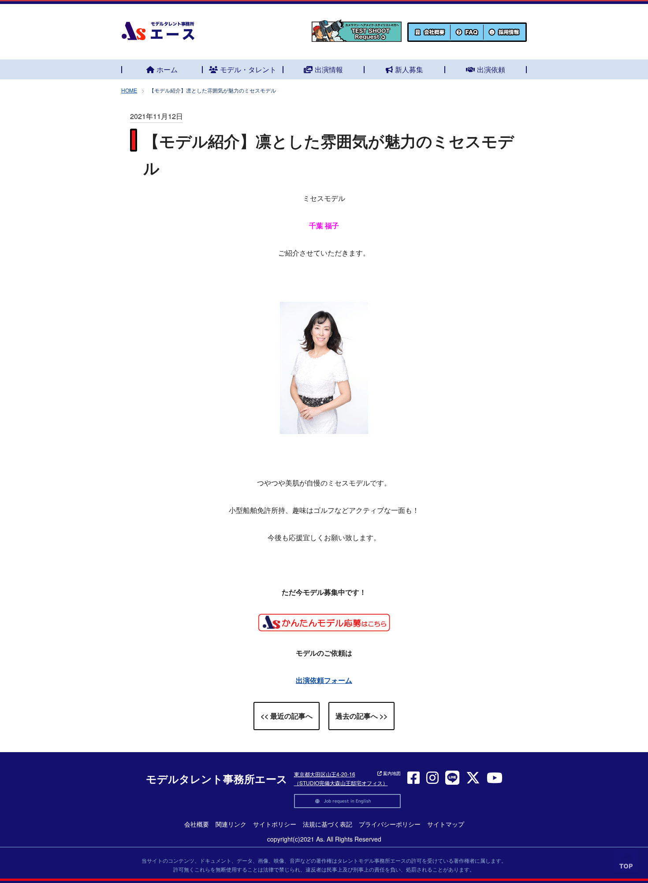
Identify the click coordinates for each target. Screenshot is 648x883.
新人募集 (409, 69)
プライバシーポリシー (390, 824)
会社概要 (196, 824)
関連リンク (231, 824)
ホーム (167, 69)
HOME (129, 90)
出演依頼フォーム (324, 680)
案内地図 (391, 773)
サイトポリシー (274, 824)
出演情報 (329, 69)
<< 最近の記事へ (287, 716)
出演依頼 (491, 69)
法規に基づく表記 (327, 824)
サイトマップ (445, 824)
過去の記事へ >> (361, 716)
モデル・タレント (248, 69)
